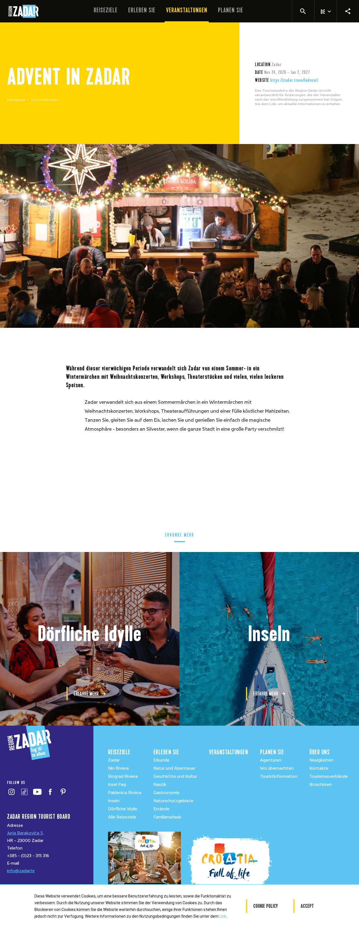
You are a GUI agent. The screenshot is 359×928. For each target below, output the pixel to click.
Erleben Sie (141, 10)
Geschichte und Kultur (175, 776)
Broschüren (320, 784)
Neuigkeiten (321, 760)
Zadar (114, 760)
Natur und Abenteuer (174, 768)
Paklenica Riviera (124, 792)
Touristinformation (278, 776)
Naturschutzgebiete (173, 801)
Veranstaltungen (186, 10)
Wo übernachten (277, 768)
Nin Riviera (118, 768)
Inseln (113, 801)
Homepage (16, 100)
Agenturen (270, 760)
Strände (161, 809)
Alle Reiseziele (122, 817)
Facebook (50, 791)
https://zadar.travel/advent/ (294, 80)
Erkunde (161, 760)
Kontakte (318, 768)
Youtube (37, 791)
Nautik (159, 784)
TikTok (24, 791)
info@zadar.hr (21, 871)
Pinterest (63, 791)
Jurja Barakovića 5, (25, 833)
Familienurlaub (167, 817)
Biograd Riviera (123, 776)
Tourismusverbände (328, 776)
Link (222, 916)
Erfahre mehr (86, 693)
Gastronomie (166, 792)
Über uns (319, 752)
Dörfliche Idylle (122, 809)
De (323, 12)
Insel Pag (117, 784)
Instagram (11, 791)
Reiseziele (106, 10)
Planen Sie (230, 10)
